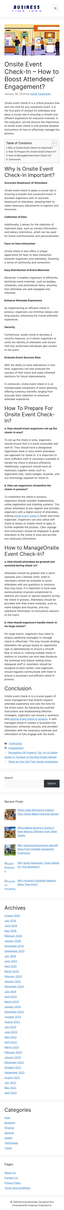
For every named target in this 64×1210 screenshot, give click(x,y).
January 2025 (12, 981)
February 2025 (13, 976)
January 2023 (12, 1057)
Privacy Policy (12, 1182)
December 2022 (14, 1062)
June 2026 (10, 925)
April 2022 (10, 1092)
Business (9, 1122)
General (9, 1132)
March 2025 (11, 971)
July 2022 (10, 1082)
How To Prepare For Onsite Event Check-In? (32, 151)
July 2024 (10, 991)
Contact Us (11, 1177)
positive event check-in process (28, 718)
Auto (7, 1117)
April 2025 (10, 966)
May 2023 (10, 1037)
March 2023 (11, 1047)
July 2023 (10, 1027)
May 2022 (10, 1087)
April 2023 (10, 1042)
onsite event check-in (26, 515)
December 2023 (14, 1011)
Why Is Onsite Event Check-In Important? (30, 147)
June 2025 (10, 961)
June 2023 (10, 1032)
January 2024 (12, 1006)
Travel (8, 1148)
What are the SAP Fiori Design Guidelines (33, 761)
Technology (15, 743)
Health (8, 1137)
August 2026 (12, 915)
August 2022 (12, 1077)
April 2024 (10, 996)
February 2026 (13, 935)
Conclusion (15, 159)
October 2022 (12, 1067)
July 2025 (10, 956)
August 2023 (12, 1021)
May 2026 (10, 930)
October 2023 (12, 1016)
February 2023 (13, 1052)
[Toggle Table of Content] (52, 143)
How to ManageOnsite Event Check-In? (30, 155)
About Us (10, 1172)
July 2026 (10, 920)
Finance (9, 1127)
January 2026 (12, 940)
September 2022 (14, 1072)
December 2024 (14, 986)
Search (8, 777)
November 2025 (14, 946)
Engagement (16, 748)
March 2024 (11, 1001)
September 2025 (14, 951)
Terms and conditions (17, 1187)
